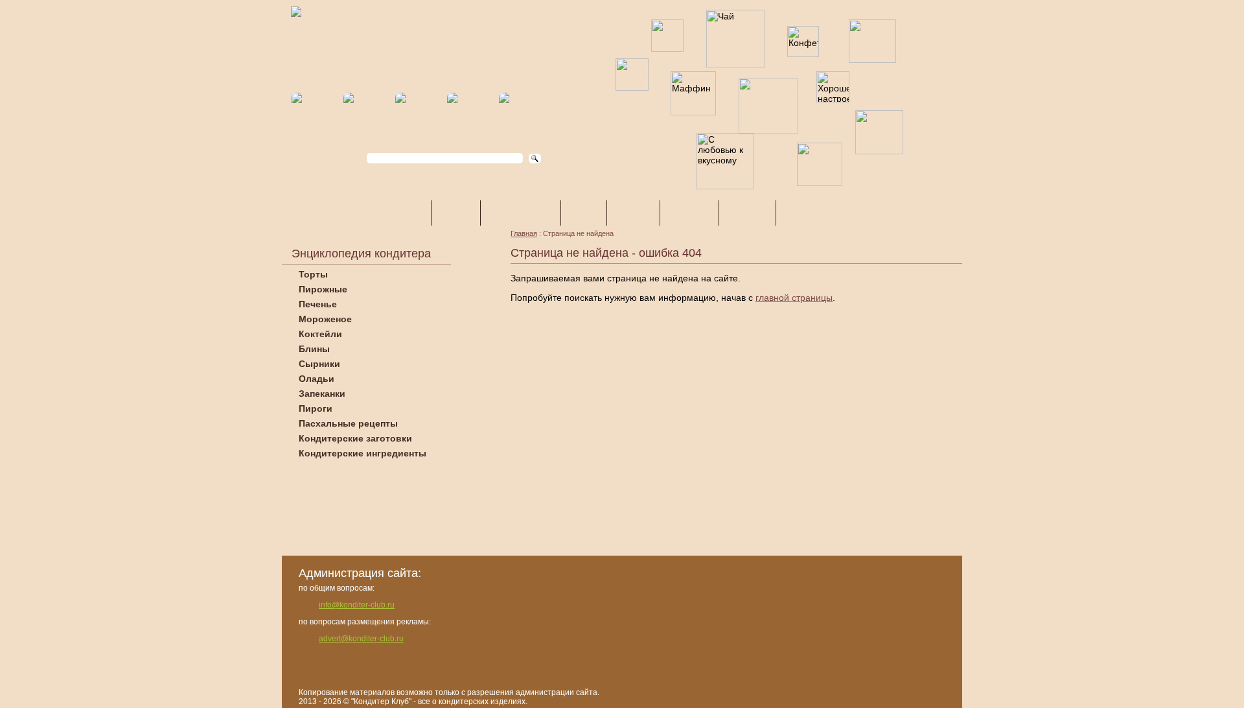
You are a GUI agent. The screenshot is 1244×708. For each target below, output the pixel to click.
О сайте (456, 213)
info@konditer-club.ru (357, 604)
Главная (524, 233)
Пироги (315, 408)
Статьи (584, 213)
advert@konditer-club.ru (361, 638)
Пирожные (323, 289)
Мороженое (325, 319)
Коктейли (320, 334)
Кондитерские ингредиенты (362, 453)
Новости (633, 213)
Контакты (747, 213)
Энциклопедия (520, 213)
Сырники (319, 364)
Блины (314, 349)
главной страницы (794, 297)
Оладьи (316, 378)
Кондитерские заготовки (355, 438)
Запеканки (322, 393)
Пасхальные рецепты (348, 423)
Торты (313, 274)
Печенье (318, 304)
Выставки (689, 213)
